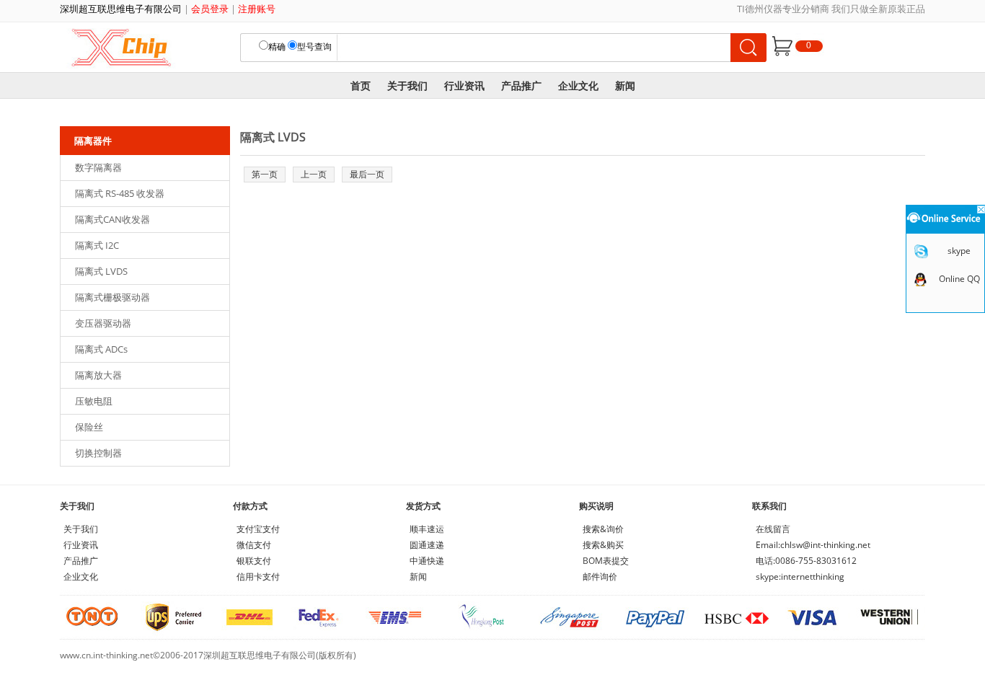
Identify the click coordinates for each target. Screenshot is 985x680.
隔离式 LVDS (101, 271)
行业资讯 (464, 85)
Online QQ (959, 279)
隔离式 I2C (97, 245)
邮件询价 (600, 576)
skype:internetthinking (800, 576)
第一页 (265, 174)
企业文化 (578, 85)
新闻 (625, 85)
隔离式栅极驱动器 (112, 297)
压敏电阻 (93, 400)
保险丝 (89, 426)
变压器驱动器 (103, 323)
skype (959, 250)
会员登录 (210, 8)
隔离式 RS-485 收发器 (119, 193)
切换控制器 (98, 452)
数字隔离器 (98, 167)
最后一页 (367, 174)
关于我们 (407, 85)
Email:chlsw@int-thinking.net (813, 545)
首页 (360, 85)
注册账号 (256, 8)
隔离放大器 (98, 374)
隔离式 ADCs (101, 349)
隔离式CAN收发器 (112, 219)
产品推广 (521, 85)
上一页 (314, 174)
